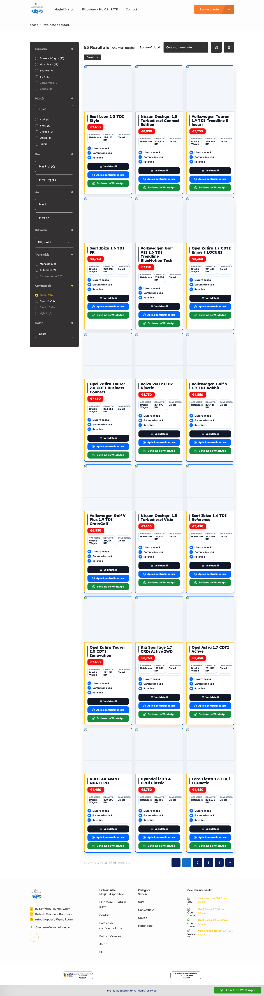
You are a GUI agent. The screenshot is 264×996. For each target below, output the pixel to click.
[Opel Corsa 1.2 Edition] (191, 912)
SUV (141, 902)
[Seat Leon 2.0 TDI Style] (191, 901)
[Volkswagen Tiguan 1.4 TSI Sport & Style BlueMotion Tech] (191, 933)
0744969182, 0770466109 (52, 909)
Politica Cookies (110, 936)
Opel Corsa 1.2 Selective (213, 920)
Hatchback (145, 925)
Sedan (142, 894)
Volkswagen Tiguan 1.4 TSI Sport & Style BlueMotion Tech (214, 930)
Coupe (142, 918)
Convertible (146, 910)
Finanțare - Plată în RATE (100, 9)
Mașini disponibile (111, 894)
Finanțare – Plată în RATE (112, 904)
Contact (131, 9)
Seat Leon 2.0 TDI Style (212, 898)
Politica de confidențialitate (110, 925)
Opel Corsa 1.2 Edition (211, 909)
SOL (102, 952)
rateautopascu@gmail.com (54, 919)
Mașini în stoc (64, 9)
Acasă (34, 25)
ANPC (103, 944)
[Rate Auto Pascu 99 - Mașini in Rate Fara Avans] (37, 9)
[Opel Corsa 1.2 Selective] (191, 922)
